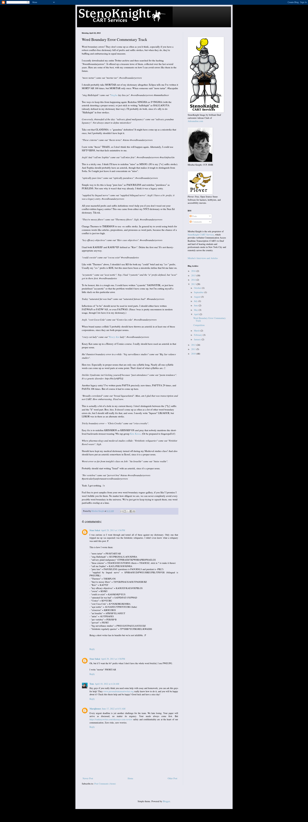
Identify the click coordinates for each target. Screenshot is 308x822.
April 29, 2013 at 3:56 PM (113, 530)
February (198, 334)
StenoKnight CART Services (201, 234)
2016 (193, 270)
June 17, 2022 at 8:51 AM (113, 708)
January (197, 339)
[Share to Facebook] (131, 511)
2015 (193, 275)
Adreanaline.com (195, 121)
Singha (114, 95)
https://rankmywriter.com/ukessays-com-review (111, 719)
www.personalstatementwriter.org (118, 691)
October (198, 287)
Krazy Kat (114, 336)
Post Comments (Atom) (105, 783)
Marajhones (95, 708)
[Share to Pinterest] (134, 511)
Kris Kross (135, 433)
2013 (193, 284)
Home (130, 778)
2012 (193, 344)
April (196, 314)
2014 (193, 279)
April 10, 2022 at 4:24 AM (107, 683)
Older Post (172, 778)
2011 (193, 349)
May (196, 309)
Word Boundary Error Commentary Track (209, 319)
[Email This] (121, 511)
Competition (199, 325)
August (197, 296)
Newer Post (88, 778)
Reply (92, 649)
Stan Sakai (95, 530)
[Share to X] (127, 511)
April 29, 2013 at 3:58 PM (113, 658)
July (196, 301)
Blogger (166, 801)
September (199, 292)
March (197, 330)
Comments (197, 221)
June (196, 305)
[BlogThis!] (124, 511)
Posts (194, 216)
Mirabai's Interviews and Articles (203, 258)
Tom (92, 683)
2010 (193, 353)
